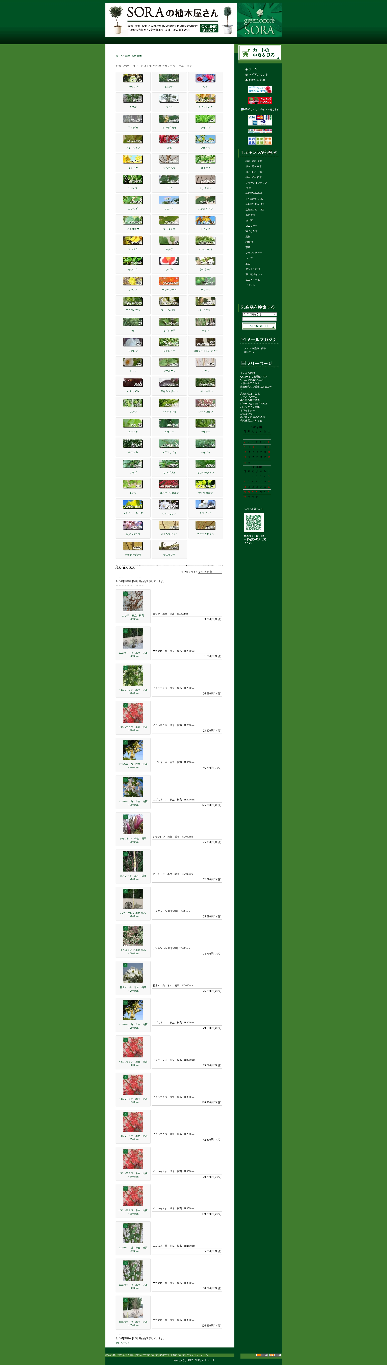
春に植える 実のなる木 (252, 417)
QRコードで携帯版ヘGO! (253, 376)
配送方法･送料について (172, 1355)
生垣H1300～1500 (255, 209)
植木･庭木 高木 (133, 56)
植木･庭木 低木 (254, 177)
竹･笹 (249, 188)
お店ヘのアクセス (250, 383)
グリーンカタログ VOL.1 (253, 403)
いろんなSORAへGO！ (252, 379)
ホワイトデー (247, 410)
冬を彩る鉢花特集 (250, 400)
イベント (250, 285)
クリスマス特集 (248, 396)
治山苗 (249, 220)
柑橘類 (249, 241)
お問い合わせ (257, 80)
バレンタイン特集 (250, 407)
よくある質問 (247, 373)
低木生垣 (250, 215)
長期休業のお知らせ (251, 420)
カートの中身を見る (260, 52)
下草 (248, 247)
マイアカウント (258, 74)
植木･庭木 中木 (254, 166)
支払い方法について (147, 1355)
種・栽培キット (254, 274)
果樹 (248, 236)
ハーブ (249, 258)
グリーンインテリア (256, 182)
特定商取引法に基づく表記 (119, 1355)
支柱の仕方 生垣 (250, 393)
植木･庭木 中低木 (255, 171)
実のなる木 (252, 231)
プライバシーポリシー (198, 1355)
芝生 (248, 263)
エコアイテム (253, 279)
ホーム (119, 56)
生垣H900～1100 (254, 198)
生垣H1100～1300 (255, 204)
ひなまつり (246, 413)
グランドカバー (254, 252)
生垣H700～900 (254, 193)
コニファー (252, 225)
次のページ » (122, 1342)
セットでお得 (253, 268)
